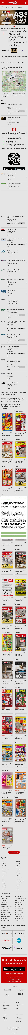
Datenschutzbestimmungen (20, 498)
